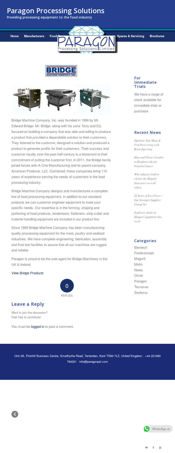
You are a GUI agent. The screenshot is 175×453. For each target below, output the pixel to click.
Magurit (139, 258)
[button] (14, 414)
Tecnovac (141, 286)
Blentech (140, 247)
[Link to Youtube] (160, 447)
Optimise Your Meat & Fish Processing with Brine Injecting (147, 144)
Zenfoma (140, 292)
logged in (37, 326)
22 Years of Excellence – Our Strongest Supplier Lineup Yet (148, 200)
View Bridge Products (27, 272)
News (138, 269)
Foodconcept (144, 252)
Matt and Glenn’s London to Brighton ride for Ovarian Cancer (148, 161)
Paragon (140, 281)
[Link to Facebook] (153, 447)
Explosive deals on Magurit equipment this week (148, 216)
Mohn (138, 264)
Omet (138, 275)
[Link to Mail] (146, 447)
